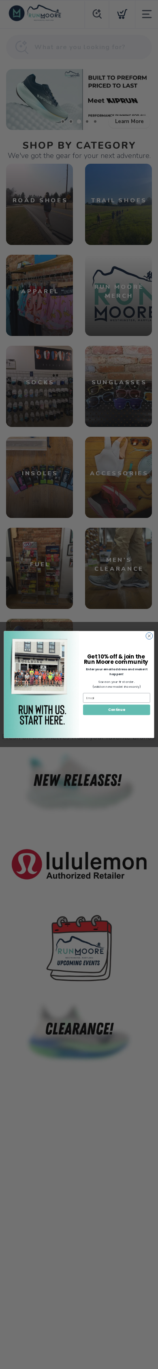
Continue (116, 709)
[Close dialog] (149, 636)
